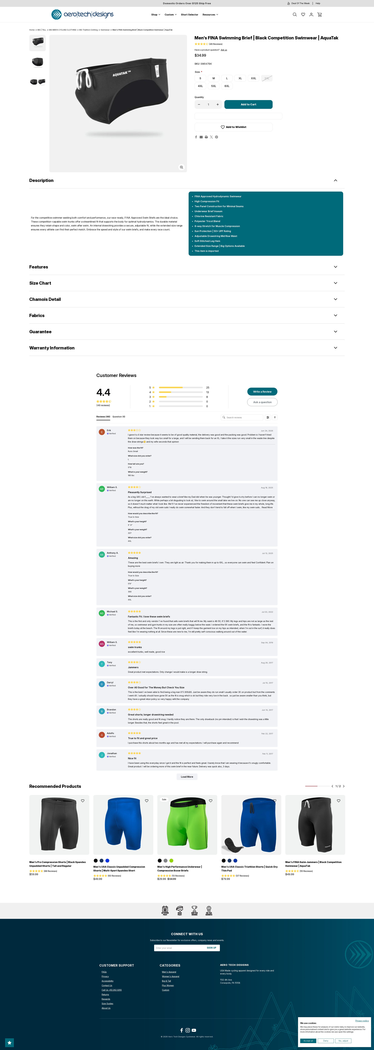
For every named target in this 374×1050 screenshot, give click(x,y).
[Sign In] (311, 14)
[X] (211, 137)
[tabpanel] (37, 43)
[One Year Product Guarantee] (209, 911)
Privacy (105, 976)
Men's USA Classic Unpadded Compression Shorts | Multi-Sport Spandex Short (119, 868)
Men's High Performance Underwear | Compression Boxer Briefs (179, 868)
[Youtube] (193, 1029)
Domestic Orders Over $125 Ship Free (187, 3)
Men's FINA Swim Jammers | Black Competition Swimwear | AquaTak (313, 864)
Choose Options (59, 848)
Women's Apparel (170, 976)
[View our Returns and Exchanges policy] (165, 911)
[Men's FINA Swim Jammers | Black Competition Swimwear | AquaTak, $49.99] (315, 825)
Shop (154, 14)
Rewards (106, 999)
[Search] (295, 14)
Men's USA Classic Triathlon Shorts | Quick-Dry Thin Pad (249, 868)
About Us (106, 1008)
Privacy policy (362, 1021)
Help (318, 3)
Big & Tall (166, 981)
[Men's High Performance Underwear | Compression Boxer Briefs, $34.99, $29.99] (187, 825)
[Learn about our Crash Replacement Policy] (180, 911)
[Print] (206, 137)
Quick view (74, 808)
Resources (209, 14)
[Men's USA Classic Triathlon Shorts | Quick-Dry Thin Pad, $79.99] (251, 825)
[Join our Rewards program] (194, 911)
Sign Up (211, 947)
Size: (198, 71)
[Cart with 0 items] (319, 14)
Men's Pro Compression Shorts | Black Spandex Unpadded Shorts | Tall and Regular (57, 864)
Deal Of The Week (301, 3)
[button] (275, 417)
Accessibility (108, 981)
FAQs (104, 972)
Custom (169, 14)
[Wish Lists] (303, 14)
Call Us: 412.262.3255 (112, 990)
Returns (105, 994)
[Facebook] (196, 137)
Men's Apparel (169, 972)
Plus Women (168, 985)
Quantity (199, 97)
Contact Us (107, 985)
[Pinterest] (216, 137)
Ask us (224, 50)
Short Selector (189, 14)
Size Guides (107, 1003)
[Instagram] (187, 1029)
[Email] (201, 137)
